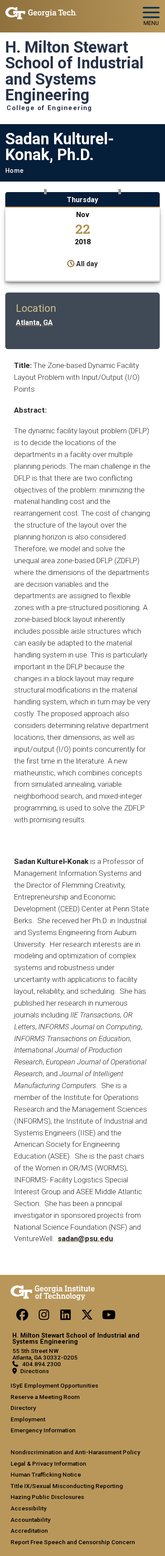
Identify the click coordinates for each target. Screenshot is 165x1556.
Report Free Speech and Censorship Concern (73, 1541)
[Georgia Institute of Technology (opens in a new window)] (41, 12)
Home (14, 171)
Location (36, 308)
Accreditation (29, 1530)
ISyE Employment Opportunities (54, 1385)
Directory (23, 1407)
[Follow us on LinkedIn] (65, 1316)
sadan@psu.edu (85, 1238)
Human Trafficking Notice (46, 1474)
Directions (34, 1370)
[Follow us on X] (87, 1316)
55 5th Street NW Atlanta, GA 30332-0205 (44, 1354)
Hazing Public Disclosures (47, 1496)
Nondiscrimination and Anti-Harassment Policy (75, 1452)
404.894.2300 (41, 1363)
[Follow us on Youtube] (108, 1316)
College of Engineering (49, 108)
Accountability (31, 1519)
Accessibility (29, 1508)
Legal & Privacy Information (48, 1463)
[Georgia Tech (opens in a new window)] (53, 1291)
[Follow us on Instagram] (44, 1316)
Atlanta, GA (34, 322)
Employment (28, 1419)
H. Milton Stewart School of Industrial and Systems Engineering (74, 71)
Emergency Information (43, 1430)
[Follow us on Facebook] (22, 1316)
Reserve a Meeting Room (45, 1396)
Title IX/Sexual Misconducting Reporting (67, 1485)
